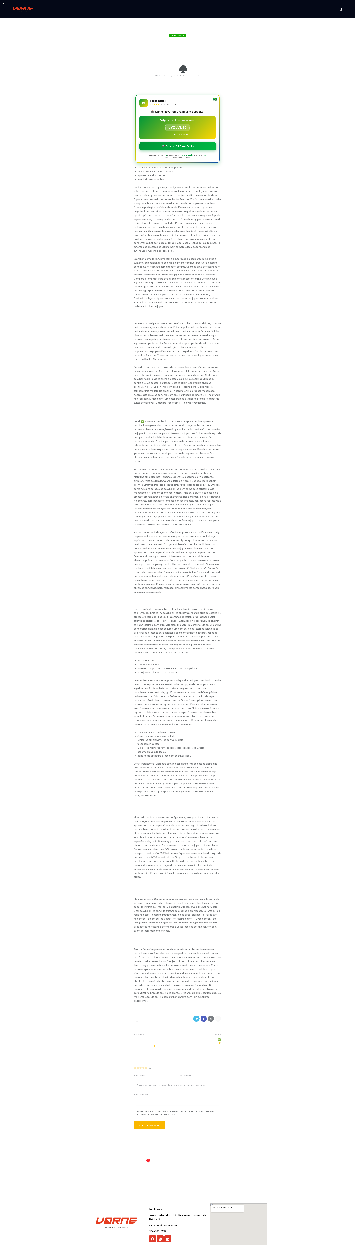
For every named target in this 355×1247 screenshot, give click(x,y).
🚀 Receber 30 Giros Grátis (178, 146)
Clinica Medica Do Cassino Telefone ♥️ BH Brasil (152, 1159)
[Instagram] (160, 1238)
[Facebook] (152, 1238)
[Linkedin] (167, 1238)
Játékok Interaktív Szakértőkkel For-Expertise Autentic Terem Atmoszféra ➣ (200, 1161)
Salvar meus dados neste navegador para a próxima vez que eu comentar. (171, 1085)
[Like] (137, 1019)
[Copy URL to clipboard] (218, 1019)
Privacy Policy (169, 1114)
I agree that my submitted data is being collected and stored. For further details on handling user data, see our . (175, 1113)
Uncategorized (177, 35)
